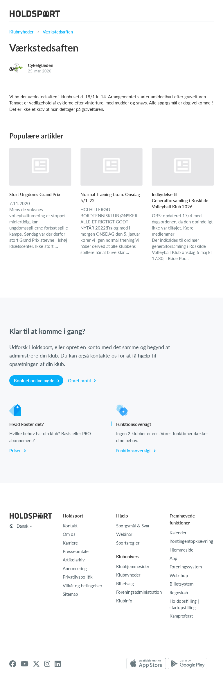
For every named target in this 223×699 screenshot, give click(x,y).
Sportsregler (127, 542)
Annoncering (75, 568)
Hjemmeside (181, 549)
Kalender (178, 532)
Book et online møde (34, 380)
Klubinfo (124, 600)
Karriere (70, 542)
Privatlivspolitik (78, 576)
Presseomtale (76, 551)
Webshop (179, 575)
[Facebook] (12, 663)
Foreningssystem (186, 566)
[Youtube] (24, 663)
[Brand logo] (34, 14)
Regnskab (179, 592)
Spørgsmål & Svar (133, 525)
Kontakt (70, 525)
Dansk (22, 526)
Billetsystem (181, 583)
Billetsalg (125, 583)
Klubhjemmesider (132, 566)
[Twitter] (36, 663)
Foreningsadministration (139, 592)
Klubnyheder (21, 31)
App (173, 558)
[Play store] (187, 664)
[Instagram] (47, 663)
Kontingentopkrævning (191, 541)
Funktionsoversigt (134, 450)
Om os (69, 534)
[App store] (146, 664)
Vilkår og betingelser (82, 585)
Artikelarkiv (74, 559)
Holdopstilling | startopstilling (184, 604)
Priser (15, 450)
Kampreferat (181, 615)
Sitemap (70, 594)
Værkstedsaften (58, 31)
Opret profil (80, 380)
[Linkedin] (58, 663)
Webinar (124, 534)
